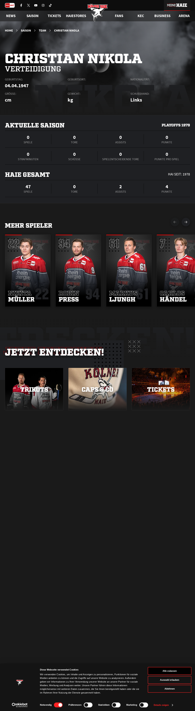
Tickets (54, 16)
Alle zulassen (170, 671)
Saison (26, 30)
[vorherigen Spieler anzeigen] (175, 222)
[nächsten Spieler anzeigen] (186, 222)
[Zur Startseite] (97, 12)
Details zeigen (161, 705)
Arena (184, 16)
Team (42, 30)
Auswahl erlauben (169, 680)
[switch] (88, 704)
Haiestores (76, 16)
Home (9, 30)
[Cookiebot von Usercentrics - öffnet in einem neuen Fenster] (19, 705)
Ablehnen (170, 688)
